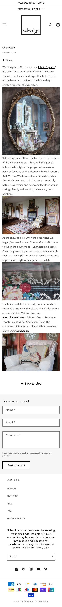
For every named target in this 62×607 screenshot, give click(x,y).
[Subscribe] (51, 557)
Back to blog (33, 383)
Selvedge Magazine (26, 601)
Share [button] (9, 60)
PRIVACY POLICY (16, 518)
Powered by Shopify (41, 601)
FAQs (9, 510)
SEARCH (11, 488)
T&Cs (9, 503)
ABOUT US (12, 496)
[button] (4, 25)
